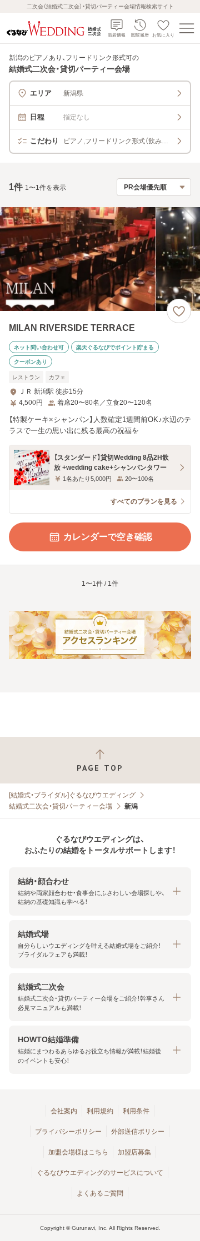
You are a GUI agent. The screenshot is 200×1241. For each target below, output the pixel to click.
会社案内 (64, 1111)
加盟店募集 (134, 1152)
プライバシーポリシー (68, 1132)
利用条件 (136, 1111)
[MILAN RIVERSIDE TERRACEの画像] (100, 259)
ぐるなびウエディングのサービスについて (100, 1173)
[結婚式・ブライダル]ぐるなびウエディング (72, 795)
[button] (100, 891)
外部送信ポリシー (137, 1132)
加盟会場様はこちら (78, 1152)
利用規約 (100, 1111)
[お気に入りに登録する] (179, 311)
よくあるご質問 (100, 1193)
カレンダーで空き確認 (107, 536)
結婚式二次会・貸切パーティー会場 (60, 806)
